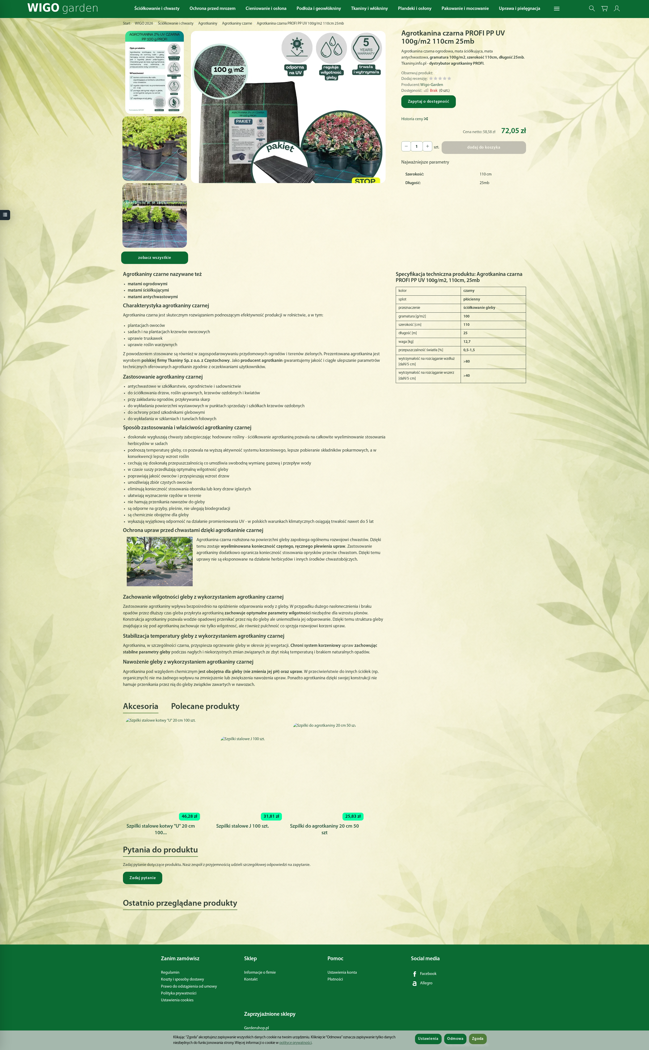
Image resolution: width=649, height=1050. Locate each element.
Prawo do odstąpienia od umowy (189, 987)
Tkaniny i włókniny (369, 9)
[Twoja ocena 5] (449, 79)
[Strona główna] (64, 8)
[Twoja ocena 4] (444, 79)
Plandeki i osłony (414, 9)
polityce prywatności (295, 1043)
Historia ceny (412, 119)
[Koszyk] (604, 8)
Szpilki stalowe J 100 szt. (242, 826)
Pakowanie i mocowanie (465, 9)
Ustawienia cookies (177, 1000)
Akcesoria (140, 707)
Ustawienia (428, 1039)
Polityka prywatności (178, 993)
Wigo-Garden (431, 85)
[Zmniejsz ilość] (427, 146)
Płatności (335, 979)
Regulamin (170, 973)
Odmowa (455, 1039)
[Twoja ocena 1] (431, 79)
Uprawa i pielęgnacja (519, 9)
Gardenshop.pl (256, 1028)
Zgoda (478, 1039)
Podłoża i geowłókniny (319, 9)
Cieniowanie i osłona (266, 9)
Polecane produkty (205, 707)
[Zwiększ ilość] (406, 146)
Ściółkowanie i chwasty (156, 9)
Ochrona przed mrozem (213, 9)
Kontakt (251, 979)
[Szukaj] (592, 8)
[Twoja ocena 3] (440, 79)
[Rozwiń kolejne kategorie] (556, 9)
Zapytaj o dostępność (428, 102)
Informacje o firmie (260, 973)
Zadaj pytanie (143, 878)
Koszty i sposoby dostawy (182, 979)
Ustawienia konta (342, 973)
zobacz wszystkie (154, 258)
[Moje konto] (616, 8)
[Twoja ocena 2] (435, 79)
